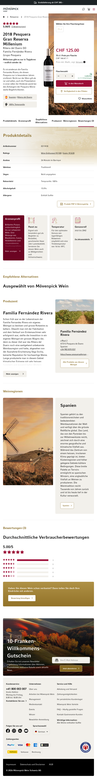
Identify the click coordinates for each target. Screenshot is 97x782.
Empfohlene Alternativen (41, 120)
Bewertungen (85, 121)
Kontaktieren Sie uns (15, 701)
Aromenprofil (24, 121)
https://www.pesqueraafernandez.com (74, 354)
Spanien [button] (66, 505)
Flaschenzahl (61, 71)
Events (32, 709)
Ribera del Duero (24, 97)
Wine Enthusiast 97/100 (51, 153)
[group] (74, 34)
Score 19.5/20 (68, 153)
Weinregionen (70, 121)
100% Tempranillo (17, 104)
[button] (83, 9)
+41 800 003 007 (16, 688)
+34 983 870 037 (68, 349)
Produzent (57, 121)
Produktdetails (10, 121)
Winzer (32, 714)
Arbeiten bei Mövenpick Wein (41, 694)
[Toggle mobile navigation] (94, 9)
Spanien (12, 97)
